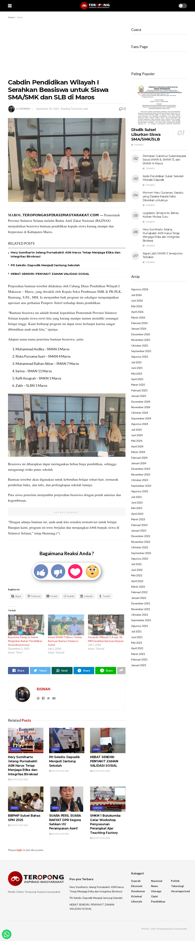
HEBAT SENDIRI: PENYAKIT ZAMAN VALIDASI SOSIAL (50, 274)
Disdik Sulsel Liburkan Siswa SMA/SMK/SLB (146, 134)
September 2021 (141, 620)
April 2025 (137, 379)
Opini (154, 896)
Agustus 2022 (139, 558)
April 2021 (137, 648)
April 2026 (137, 311)
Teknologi (177, 886)
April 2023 (137, 513)
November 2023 (140, 474)
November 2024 (140, 407)
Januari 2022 (138, 597)
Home (11, 17)
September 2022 (141, 553)
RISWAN (25, 108)
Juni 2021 (137, 637)
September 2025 (141, 351)
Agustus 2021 (139, 625)
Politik (175, 880)
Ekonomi (136, 886)
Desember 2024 (140, 401)
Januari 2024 (138, 463)
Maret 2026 (138, 317)
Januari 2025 (138, 395)
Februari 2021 (139, 659)
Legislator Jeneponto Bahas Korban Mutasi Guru (161, 215)
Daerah (15, 749)
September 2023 (141, 485)
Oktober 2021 (139, 614)
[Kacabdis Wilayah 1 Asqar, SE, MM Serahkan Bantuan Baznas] (106, 624)
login (19, 850)
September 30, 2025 (47, 108)
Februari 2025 (139, 390)
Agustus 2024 (139, 423)
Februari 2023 (139, 525)
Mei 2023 (136, 508)
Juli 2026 (136, 295)
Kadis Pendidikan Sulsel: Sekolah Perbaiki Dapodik (163, 178)
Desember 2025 (140, 334)
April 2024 (137, 446)
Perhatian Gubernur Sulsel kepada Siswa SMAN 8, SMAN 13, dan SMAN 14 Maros (164, 159)
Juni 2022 (137, 569)
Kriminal (136, 896)
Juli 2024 (136, 429)
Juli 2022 (136, 564)
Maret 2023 (138, 519)
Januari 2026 (138, 328)
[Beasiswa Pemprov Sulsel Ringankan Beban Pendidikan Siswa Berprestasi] (26, 624)
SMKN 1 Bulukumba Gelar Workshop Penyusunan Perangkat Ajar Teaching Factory (105, 824)
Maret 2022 (138, 586)
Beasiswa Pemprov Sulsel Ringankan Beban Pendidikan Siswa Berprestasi (25, 640)
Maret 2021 (138, 653)
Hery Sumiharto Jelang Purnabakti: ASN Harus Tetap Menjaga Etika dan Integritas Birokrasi (23, 765)
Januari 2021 (138, 665)
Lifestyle (136, 901)
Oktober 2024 (139, 412)
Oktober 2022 (139, 547)
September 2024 (141, 418)
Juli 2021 (136, 631)
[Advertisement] (66, 48)
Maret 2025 (138, 384)
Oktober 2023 (139, 480)
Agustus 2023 (139, 491)
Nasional (156, 880)
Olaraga (156, 891)
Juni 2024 (137, 435)
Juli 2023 (136, 497)
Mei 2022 (136, 575)
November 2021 (140, 609)
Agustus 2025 (139, 356)
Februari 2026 (139, 323)
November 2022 (140, 541)
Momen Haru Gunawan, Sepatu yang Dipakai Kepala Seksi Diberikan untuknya (163, 196)
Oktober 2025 (139, 345)
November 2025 (140, 339)
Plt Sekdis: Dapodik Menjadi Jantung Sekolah (45, 265)
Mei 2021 (136, 642)
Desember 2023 (140, 468)
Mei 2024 (136, 440)
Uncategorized (180, 891)
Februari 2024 (139, 457)
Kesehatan (138, 891)
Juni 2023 (137, 502)
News (20, 17)
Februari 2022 (139, 592)
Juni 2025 (137, 367)
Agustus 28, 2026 (19, 779)
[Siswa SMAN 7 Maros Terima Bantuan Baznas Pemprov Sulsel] (66, 624)
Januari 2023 (138, 530)
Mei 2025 (136, 373)
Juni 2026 (137, 300)
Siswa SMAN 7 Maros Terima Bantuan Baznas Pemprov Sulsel (65, 640)
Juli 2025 (136, 362)
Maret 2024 (138, 452)
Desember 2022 (140, 536)
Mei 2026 (136, 306)
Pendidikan (158, 901)
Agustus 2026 (139, 289)
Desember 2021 (140, 603)
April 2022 (137, 581)
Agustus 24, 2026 (101, 838)
